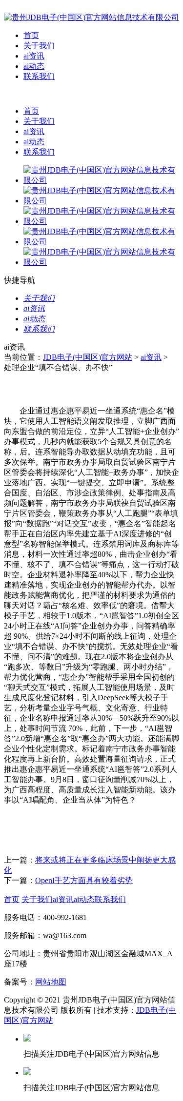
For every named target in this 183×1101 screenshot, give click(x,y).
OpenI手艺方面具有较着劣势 (84, 880)
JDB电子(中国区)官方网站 (87, 357)
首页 (31, 35)
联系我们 (39, 76)
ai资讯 (33, 56)
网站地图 (50, 982)
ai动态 (33, 66)
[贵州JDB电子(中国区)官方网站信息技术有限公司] (91, 17)
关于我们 (39, 45)
